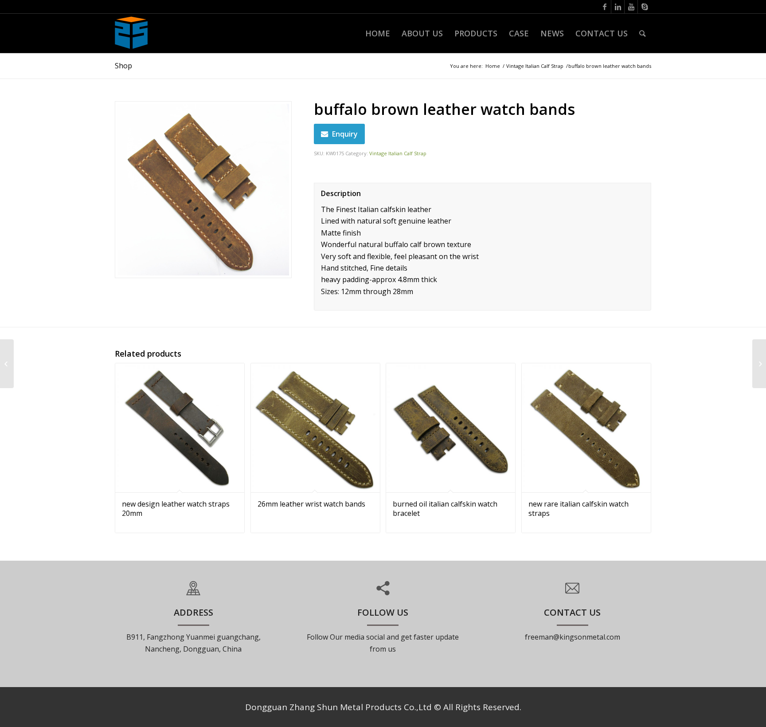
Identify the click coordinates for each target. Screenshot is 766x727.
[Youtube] (631, 6)
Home (492, 66)
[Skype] (644, 6)
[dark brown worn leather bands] (759, 363)
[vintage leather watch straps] (7, 363)
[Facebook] (604, 6)
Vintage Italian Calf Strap (534, 66)
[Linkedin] (617, 6)
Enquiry (345, 134)
